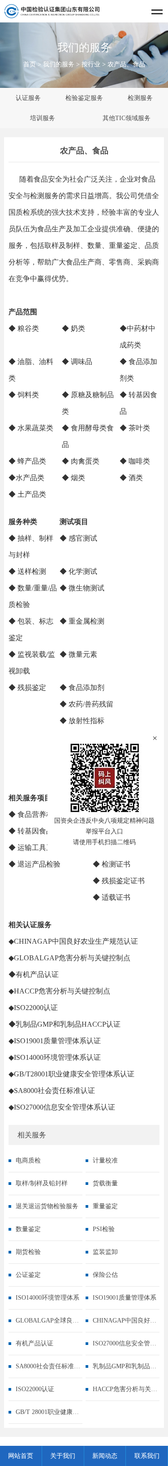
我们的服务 (58, 64)
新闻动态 (104, 1456)
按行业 (91, 64)
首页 (29, 64)
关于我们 (62, 1456)
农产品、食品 (126, 64)
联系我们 (146, 1456)
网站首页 (20, 1456)
